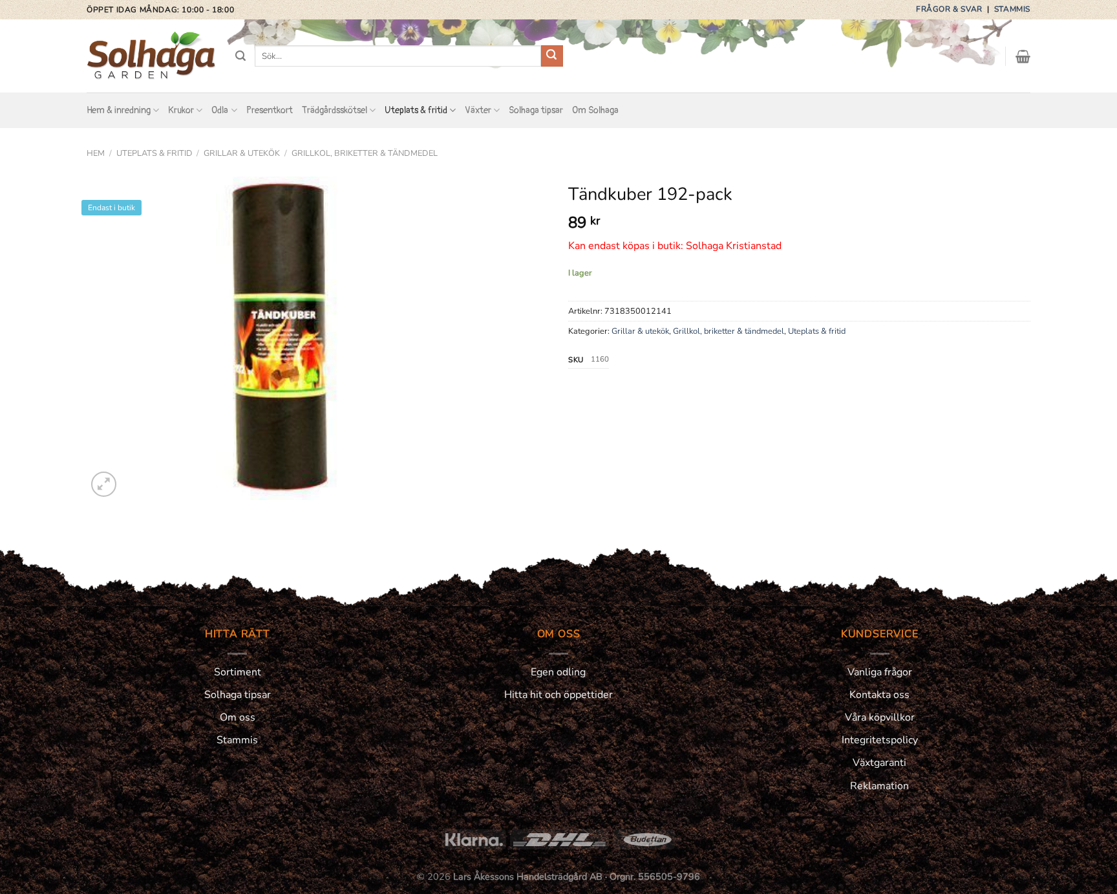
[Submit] (552, 56)
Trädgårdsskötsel (334, 110)
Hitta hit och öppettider (558, 695)
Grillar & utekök (242, 153)
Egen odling (558, 672)
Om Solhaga (595, 110)
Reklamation (879, 786)
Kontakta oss (879, 695)
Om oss (237, 717)
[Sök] (240, 56)
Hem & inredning (119, 110)
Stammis (1012, 9)
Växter (478, 110)
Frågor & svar (950, 9)
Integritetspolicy (880, 740)
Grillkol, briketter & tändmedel (365, 153)
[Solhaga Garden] (151, 56)
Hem (96, 153)
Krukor (181, 110)
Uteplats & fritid (416, 110)
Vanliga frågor (879, 672)
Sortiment (237, 672)
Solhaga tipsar (536, 110)
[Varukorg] (1023, 56)
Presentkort (269, 110)
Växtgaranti (879, 763)
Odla (219, 110)
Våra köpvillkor (880, 717)
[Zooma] (103, 484)
